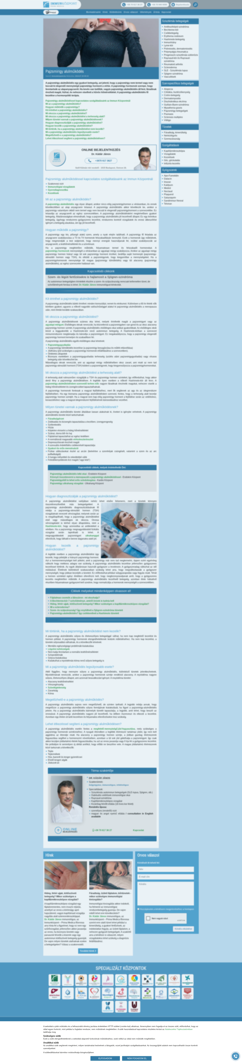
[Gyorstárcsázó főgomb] (235, 1056)
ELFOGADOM (105, 1058)
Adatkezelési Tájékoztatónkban (179, 1029)
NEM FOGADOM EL (137, 1058)
